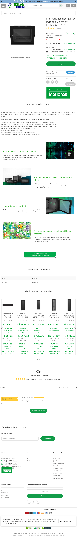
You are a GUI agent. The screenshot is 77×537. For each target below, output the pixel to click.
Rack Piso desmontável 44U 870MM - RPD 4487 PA (69, 316)
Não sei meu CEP (50, 73)
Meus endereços (5, 498)
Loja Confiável (56, 458)
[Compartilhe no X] (52, 82)
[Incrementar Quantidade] (73, 33)
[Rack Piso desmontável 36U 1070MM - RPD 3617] (38, 305)
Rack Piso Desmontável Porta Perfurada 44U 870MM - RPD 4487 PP (54, 317)
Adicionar (71, 84)
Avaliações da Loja (58, 478)
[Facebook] (29, 502)
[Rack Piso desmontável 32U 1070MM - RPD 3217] (23, 305)
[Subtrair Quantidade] (67, 33)
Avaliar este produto (39, 411)
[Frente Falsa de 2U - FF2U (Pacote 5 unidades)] (8, 305)
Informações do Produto (38, 104)
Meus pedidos (5, 495)
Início (28, 458)
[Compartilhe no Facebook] (48, 82)
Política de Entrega (58, 468)
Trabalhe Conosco (57, 473)
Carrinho (29, 461)
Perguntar (48, 439)
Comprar (61, 64)
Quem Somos (56, 461)
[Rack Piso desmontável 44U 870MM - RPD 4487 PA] (69, 305)
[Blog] (38, 502)
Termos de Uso (57, 471)
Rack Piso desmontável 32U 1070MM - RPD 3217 (23, 316)
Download (35, 282)
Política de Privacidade (9, 523)
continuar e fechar (65, 521)
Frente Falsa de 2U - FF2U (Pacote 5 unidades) (8, 316)
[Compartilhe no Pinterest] (56, 82)
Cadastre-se (4, 493)
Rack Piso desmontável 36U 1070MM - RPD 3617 (38, 316)
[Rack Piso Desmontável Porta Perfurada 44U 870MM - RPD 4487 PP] (54, 305)
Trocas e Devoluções (58, 463)
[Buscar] (61, 5)
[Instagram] (33, 502)
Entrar (3, 490)
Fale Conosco (56, 476)
